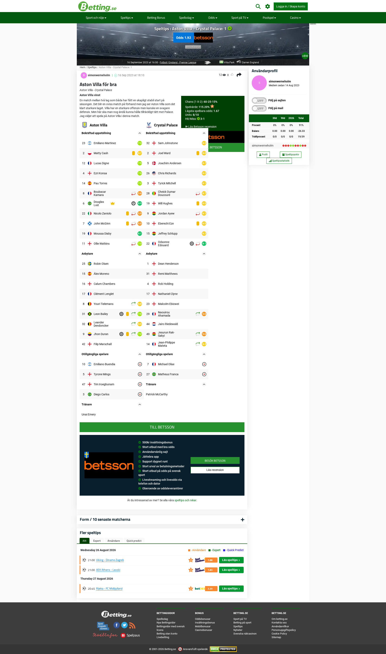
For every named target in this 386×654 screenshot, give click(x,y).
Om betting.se (279, 618)
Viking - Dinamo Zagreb (110, 560)
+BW (305, 55)
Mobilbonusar (202, 626)
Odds (212, 17)
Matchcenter (193, 47)
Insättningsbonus (205, 622)
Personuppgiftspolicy (284, 629)
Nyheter (237, 629)
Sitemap (276, 637)
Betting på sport (242, 622)
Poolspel (268, 17)
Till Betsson (213, 147)
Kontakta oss (279, 622)
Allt (84, 541)
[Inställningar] (267, 6)
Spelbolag (185, 17)
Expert (97, 541)
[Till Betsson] (212, 137)
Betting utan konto (167, 633)
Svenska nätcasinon (245, 633)
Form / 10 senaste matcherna (105, 519)
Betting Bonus (156, 17)
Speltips (126, 17)
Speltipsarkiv (292, 154)
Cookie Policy (279, 633)
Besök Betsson (215, 460)
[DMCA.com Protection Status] (223, 649)
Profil (264, 154)
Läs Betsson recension (202, 126)
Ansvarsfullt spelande (195, 649)
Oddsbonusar (202, 618)
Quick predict (134, 541)
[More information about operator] (108, 465)
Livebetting (163, 637)
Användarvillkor (280, 626)
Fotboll (163, 62)
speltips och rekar (185, 500)
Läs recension (215, 470)
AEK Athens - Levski (108, 570)
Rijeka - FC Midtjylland (109, 588)
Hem (82, 67)
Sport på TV (239, 17)
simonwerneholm (262, 145)
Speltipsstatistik (281, 160)
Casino (294, 17)
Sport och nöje (95, 17)
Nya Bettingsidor (166, 622)
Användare (114, 541)
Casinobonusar (203, 629)
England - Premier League (182, 62)
